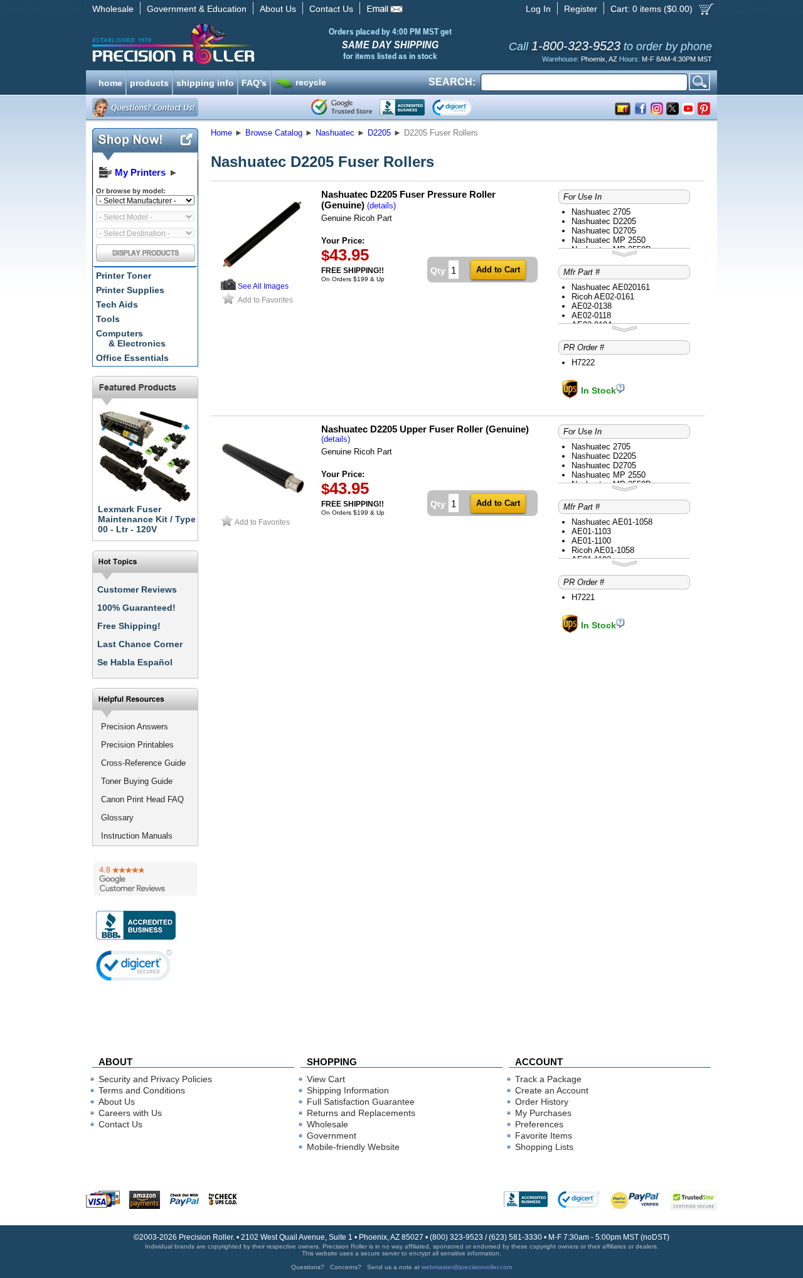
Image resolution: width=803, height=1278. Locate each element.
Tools (108, 319)
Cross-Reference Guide (143, 763)
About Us (278, 9)
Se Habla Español (135, 662)
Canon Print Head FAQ (142, 799)
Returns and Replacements (361, 1113)
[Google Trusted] (341, 107)
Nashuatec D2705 (604, 230)
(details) (381, 205)
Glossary (117, 817)
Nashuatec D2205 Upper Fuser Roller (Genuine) (425, 429)
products (149, 81)
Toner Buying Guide (137, 781)
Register (580, 9)
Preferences (539, 1124)
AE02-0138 (592, 306)
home (110, 81)
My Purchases (543, 1113)
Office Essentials (132, 358)
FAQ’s (254, 81)
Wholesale (113, 9)
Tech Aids (117, 304)
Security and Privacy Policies (155, 1079)
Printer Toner (123, 276)
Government (331, 1135)
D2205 (379, 132)
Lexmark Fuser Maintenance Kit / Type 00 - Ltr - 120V (147, 519)
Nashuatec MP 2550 (609, 240)
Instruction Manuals (137, 835)
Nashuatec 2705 (601, 212)
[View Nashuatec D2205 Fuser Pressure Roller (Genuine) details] (228, 287)
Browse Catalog (273, 132)
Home (221, 132)
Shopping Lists (544, 1147)
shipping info (205, 81)
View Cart (326, 1079)
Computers (131, 338)
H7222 (583, 362)
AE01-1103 (591, 531)
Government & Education (197, 9)
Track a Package (548, 1079)
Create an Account (551, 1090)
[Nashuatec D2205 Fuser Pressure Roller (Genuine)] (263, 274)
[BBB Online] (402, 107)
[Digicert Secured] (134, 965)
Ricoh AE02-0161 (603, 296)
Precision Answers (134, 726)
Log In (538, 9)
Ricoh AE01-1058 (603, 550)
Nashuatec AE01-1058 (612, 522)
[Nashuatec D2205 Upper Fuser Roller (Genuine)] (263, 509)
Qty (437, 271)
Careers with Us (130, 1113)
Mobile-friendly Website (353, 1147)
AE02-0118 (591, 315)
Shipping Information (348, 1090)
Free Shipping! (129, 626)
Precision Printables (137, 744)
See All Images (263, 286)
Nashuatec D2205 (604, 221)
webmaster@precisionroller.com (467, 1267)
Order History (541, 1102)
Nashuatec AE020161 (611, 287)
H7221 (583, 597)
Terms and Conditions (141, 1090)
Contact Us (331, 9)
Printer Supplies (130, 290)
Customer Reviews (137, 589)
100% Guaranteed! (136, 608)
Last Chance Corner (140, 644)
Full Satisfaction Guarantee (361, 1102)
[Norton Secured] (462, 107)
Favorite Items (543, 1135)
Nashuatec (335, 132)
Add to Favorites (265, 300)
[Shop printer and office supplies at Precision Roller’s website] (238, 44)
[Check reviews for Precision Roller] (145, 879)
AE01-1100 (591, 540)
